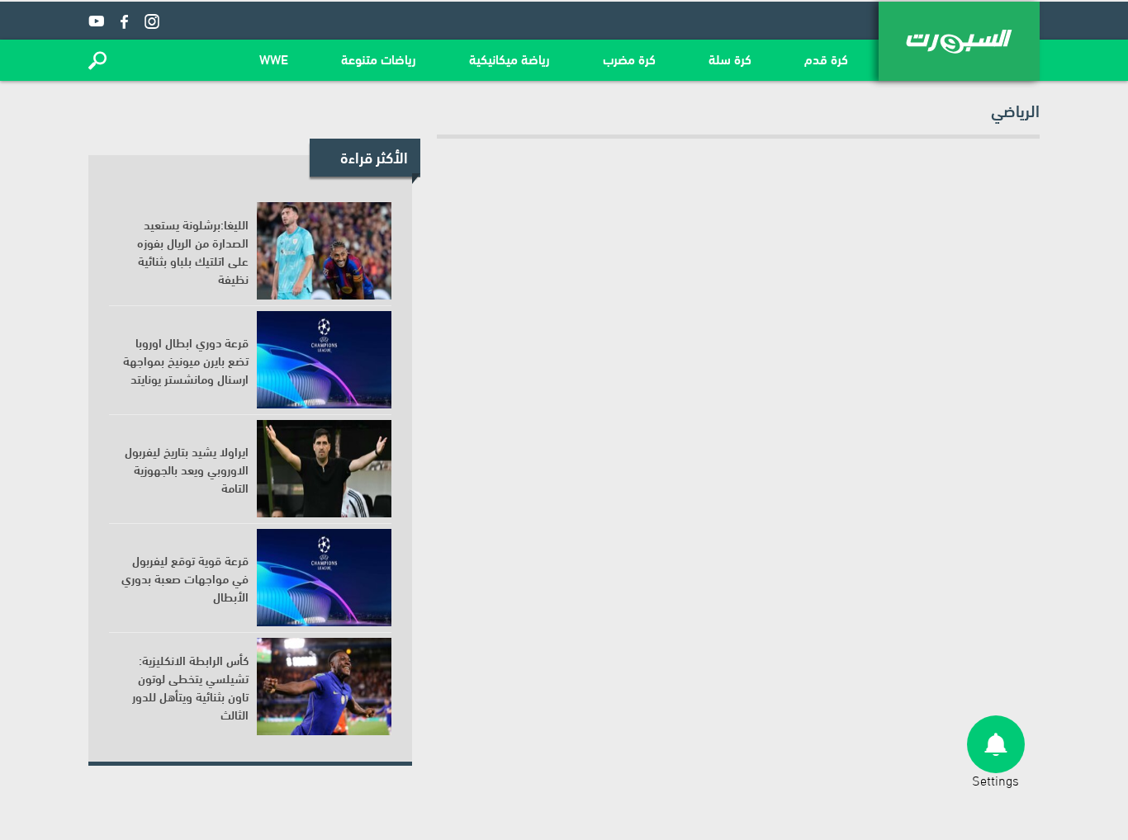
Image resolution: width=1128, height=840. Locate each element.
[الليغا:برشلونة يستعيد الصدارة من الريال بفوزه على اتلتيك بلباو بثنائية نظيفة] (324, 251)
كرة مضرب (629, 58)
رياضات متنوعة (378, 58)
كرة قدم (826, 58)
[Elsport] (959, 41)
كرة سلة (730, 58)
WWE (273, 58)
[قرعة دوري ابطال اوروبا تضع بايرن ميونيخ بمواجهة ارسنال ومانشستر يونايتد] (324, 359)
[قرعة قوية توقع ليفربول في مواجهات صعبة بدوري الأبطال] (324, 577)
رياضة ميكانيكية (509, 58)
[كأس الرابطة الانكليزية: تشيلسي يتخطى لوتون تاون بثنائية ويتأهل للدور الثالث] (324, 686)
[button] (97, 60)
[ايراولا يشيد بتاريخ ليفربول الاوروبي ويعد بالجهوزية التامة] (324, 468)
